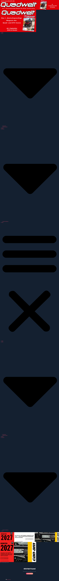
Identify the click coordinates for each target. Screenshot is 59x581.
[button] (29, 282)
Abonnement (4, 434)
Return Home (30, 573)
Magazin (2, 436)
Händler (2, 32)
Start (0, 562)
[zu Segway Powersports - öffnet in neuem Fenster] (29, 579)
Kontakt (2, 222)
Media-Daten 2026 (5, 435)
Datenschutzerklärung (5, 221)
